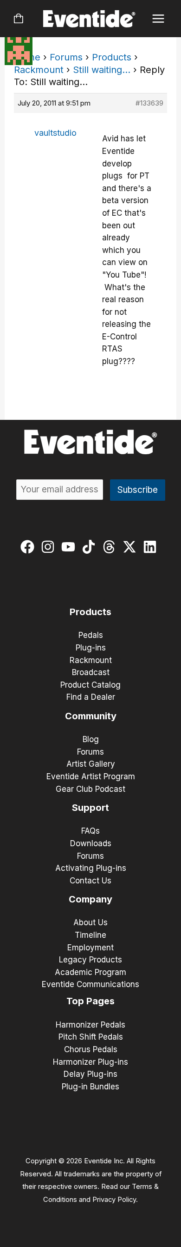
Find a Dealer (90, 697)
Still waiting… (101, 69)
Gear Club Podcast (90, 789)
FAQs (90, 831)
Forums (66, 57)
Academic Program (90, 972)
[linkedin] (152, 547)
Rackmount (39, 69)
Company (90, 899)
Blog (91, 739)
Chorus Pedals (90, 1049)
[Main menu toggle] (158, 19)
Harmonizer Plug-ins (90, 1062)
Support (90, 807)
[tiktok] (91, 547)
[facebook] (29, 547)
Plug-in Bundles (90, 1086)
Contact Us (90, 880)
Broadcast (91, 672)
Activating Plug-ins (90, 868)
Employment (90, 947)
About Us (90, 922)
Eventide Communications (90, 984)
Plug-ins (91, 647)
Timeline (90, 935)
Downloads (90, 843)
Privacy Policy (114, 1199)
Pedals (90, 635)
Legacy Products (90, 959)
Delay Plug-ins (90, 1074)
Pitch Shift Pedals (90, 1036)
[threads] (111, 547)
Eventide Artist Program (90, 776)
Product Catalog (90, 685)
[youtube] (70, 547)
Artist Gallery (90, 764)
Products (111, 57)
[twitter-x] (132, 547)
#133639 (149, 103)
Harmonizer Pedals (90, 1024)
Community (90, 716)
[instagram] (50, 547)
